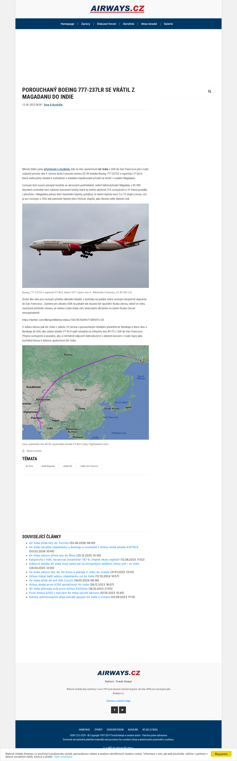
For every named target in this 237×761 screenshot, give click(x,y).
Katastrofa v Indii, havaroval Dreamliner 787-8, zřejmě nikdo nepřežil (74, 559)
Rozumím (221, 754)
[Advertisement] (118, 55)
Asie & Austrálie (53, 104)
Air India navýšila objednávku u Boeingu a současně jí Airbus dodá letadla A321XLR (83, 547)
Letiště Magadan (48, 466)
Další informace (63, 756)
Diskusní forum (106, 23)
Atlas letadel (149, 23)
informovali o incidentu (57, 169)
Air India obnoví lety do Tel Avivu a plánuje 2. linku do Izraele (69, 572)
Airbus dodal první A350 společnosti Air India (59, 584)
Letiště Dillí (67, 466)
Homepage (67, 23)
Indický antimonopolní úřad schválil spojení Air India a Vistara (69, 597)
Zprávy (85, 23)
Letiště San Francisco (89, 466)
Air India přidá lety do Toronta (49, 543)
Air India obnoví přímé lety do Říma (52, 555)
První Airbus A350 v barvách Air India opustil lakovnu (64, 593)
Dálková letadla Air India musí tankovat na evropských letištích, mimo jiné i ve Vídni (84, 563)
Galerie (168, 23)
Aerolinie (128, 23)
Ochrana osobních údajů (118, 701)
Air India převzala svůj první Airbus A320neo (58, 588)
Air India (29, 466)
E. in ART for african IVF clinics (118, 747)
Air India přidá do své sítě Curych (51, 580)
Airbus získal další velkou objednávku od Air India (61, 576)
